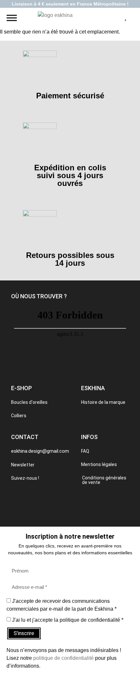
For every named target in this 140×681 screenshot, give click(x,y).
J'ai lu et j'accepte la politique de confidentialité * (67, 620)
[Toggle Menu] (12, 18)
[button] (39, 296)
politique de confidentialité (63, 658)
